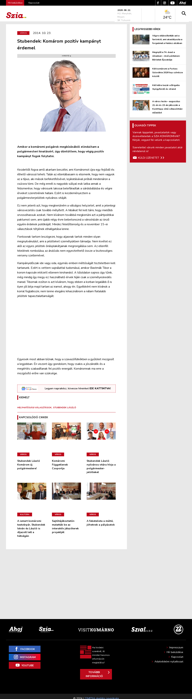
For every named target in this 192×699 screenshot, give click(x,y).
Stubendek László (64, 407)
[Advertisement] (66, 327)
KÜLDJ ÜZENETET (148, 158)
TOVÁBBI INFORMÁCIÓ (94, 674)
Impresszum (176, 647)
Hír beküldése (175, 652)
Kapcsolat (33, 2)
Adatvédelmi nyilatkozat (168, 661)
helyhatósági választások (34, 407)
